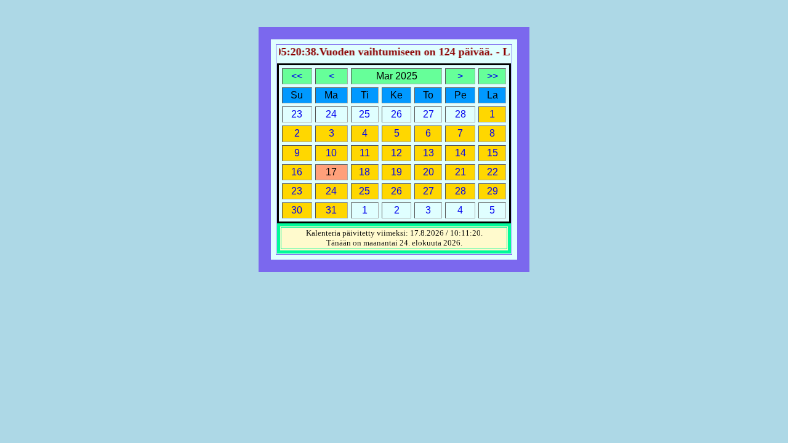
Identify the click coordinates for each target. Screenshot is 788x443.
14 (460, 153)
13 (428, 153)
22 (492, 172)
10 (331, 153)
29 (492, 191)
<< (296, 76)
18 (364, 172)
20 (428, 172)
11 (365, 153)
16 (296, 172)
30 (296, 210)
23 (296, 191)
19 (396, 172)
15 (492, 153)
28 (460, 191)
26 (396, 191)
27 (428, 191)
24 (331, 191)
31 (331, 210)
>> (492, 76)
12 (396, 153)
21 (460, 172)
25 (364, 191)
